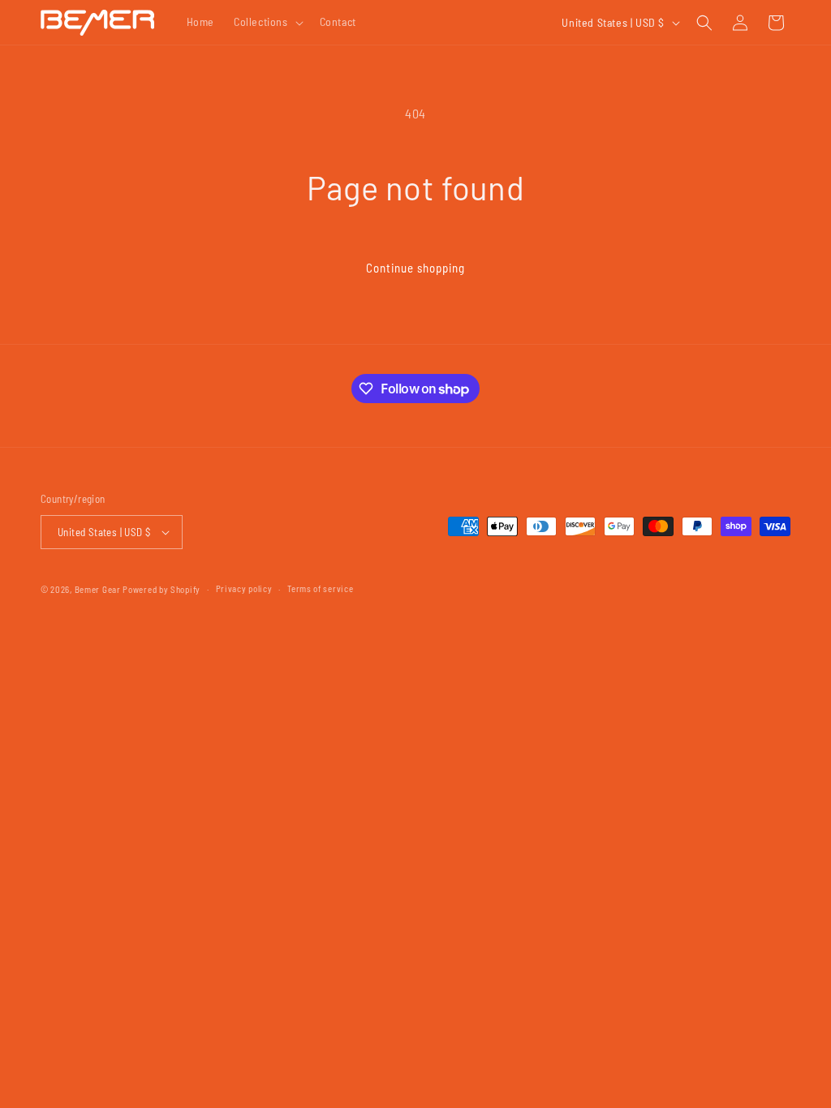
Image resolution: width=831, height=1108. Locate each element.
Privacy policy (244, 588)
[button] (267, 22)
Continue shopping (415, 267)
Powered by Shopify (161, 589)
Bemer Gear (98, 589)
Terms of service (320, 588)
